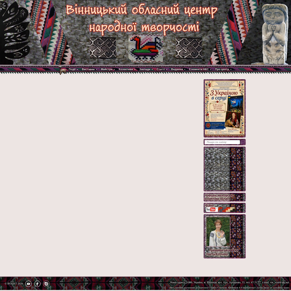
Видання (177, 69)
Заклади (144, 69)
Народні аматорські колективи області (219, 197)
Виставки (88, 69)
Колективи (126, 69)
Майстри (106, 69)
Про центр (222, 69)
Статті (161, 69)
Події (72, 69)
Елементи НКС (199, 69)
